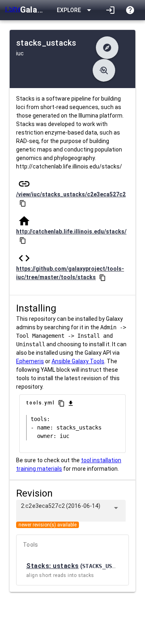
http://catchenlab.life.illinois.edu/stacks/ (71, 231)
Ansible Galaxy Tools (78, 361)
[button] (107, 47)
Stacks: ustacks (52, 566)
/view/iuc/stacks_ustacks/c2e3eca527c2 (71, 194)
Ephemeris (30, 361)
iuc (20, 53)
